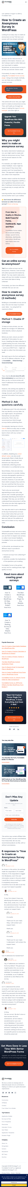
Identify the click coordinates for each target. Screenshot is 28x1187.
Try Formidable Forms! (14, 314)
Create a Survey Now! (14, 97)
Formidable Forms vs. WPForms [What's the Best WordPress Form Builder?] (12, 685)
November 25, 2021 (14, 913)
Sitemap (18, 1173)
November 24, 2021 (12, 891)
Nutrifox (4, 1157)
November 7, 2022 (12, 1008)
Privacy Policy (6, 1173)
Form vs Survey (13, 204)
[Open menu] (26, 2)
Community (5, 1100)
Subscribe (14, 819)
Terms (12, 1173)
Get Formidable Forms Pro (14, 132)
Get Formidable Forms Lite (14, 719)
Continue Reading (5, 762)
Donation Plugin (6, 1135)
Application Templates (8, 1132)
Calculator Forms (6, 1127)
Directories (5, 1124)
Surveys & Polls (6, 1119)
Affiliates (4, 1102)
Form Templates (6, 1121)
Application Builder (7, 1116)
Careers (4, 1149)
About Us (4, 1143)
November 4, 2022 (10, 983)
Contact (4, 1105)
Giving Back (5, 1146)
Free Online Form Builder (9, 1108)
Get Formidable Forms (14, 250)
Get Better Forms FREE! (12, 89)
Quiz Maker (5, 1130)
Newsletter (5, 1151)
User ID (4, 428)
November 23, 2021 (10, 866)
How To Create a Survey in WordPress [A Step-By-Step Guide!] (7, 600)
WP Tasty (4, 1154)
